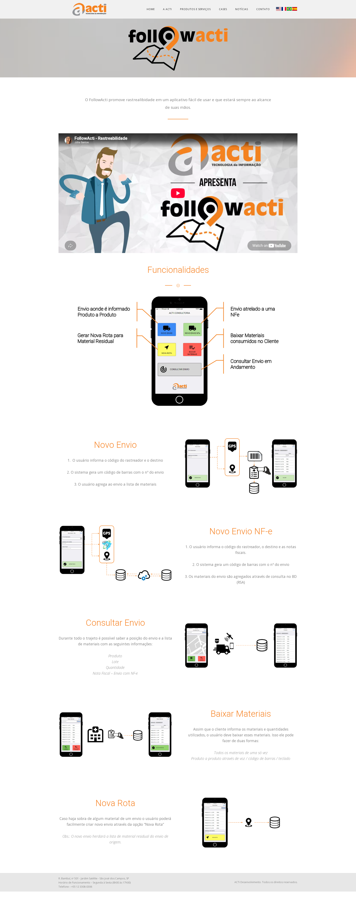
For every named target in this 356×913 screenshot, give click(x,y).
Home (151, 9)
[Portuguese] (289, 8)
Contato (263, 9)
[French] (284, 8)
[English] (278, 8)
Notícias (241, 9)
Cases (223, 9)
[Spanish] (294, 8)
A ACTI (167, 9)
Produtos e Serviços (195, 9)
